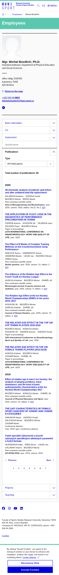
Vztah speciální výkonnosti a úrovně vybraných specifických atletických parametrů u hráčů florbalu (29, 438)
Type (7, 158)
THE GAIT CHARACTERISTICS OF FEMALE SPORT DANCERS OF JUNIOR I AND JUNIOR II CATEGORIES (28, 411)
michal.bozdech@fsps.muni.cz (18, 101)
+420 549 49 (11, 98)
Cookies (5, 536)
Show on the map (14, 91)
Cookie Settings (29, 557)
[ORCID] (4, 108)
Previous (12, 460)
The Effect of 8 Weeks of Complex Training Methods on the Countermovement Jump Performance (27, 247)
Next (49, 460)
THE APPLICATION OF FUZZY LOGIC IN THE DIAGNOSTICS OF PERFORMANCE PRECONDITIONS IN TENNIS (28, 217)
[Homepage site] (18, 5)
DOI (43, 207)
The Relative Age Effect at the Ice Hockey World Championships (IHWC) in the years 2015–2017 (27, 298)
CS (43, 5)
